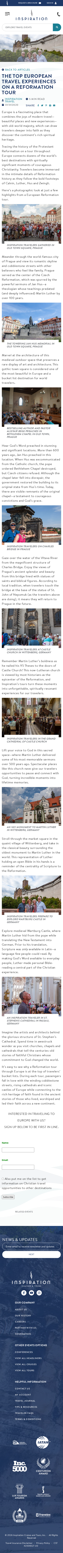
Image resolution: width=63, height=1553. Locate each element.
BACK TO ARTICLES (17, 70)
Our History (23, 1315)
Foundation (23, 1334)
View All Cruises (26, 1364)
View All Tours (25, 1370)
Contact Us (22, 1388)
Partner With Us (26, 1327)
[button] (40, 3)
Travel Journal (25, 1400)
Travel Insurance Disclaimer (19, 1543)
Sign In (50, 3)
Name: (5, 1142)
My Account (23, 1394)
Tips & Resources (26, 1407)
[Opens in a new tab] (19, 1442)
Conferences (24, 1352)
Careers (20, 1321)
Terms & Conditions (28, 1419)
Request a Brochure (27, 3)
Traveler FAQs (24, 1413)
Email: (5, 1160)
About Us (21, 1309)
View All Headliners (28, 1358)
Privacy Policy (43, 1543)
